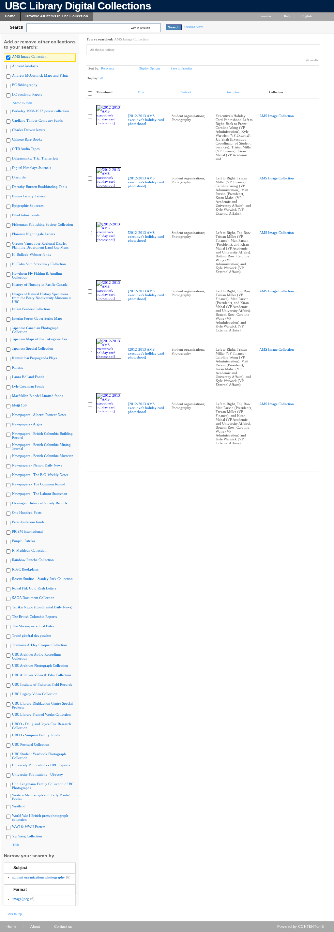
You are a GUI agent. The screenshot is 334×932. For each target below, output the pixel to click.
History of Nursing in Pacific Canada (40, 284)
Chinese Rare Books (27, 139)
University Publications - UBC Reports (41, 765)
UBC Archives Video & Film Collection (41, 675)
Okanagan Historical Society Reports (39, 503)
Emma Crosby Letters (28, 196)
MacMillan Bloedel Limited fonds (37, 396)
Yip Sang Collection (27, 836)
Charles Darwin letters (28, 130)
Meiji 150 (19, 405)
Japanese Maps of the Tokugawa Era (39, 339)
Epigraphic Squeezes (27, 205)
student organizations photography (38, 877)
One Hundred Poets (26, 512)
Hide (16, 845)
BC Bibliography (25, 85)
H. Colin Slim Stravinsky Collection (39, 264)
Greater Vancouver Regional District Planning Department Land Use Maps (40, 245)
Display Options (149, 68)
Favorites (265, 16)
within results (140, 28)
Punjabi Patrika (23, 541)
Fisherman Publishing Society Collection (42, 224)
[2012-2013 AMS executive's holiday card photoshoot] (146, 120)
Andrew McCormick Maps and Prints (40, 75)
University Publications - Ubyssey (37, 774)
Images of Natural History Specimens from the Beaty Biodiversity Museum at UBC (41, 298)
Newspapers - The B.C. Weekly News (40, 475)
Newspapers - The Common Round (38, 484)
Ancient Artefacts (25, 66)
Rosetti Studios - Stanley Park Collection (42, 579)
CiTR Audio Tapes (25, 149)
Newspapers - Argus (27, 424)
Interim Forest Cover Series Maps (37, 318)
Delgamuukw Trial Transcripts (35, 158)
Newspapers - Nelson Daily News (37, 465)
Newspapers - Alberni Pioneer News (39, 415)
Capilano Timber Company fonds (37, 120)
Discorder (19, 177)
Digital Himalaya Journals (31, 168)
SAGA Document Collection (33, 598)
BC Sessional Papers (27, 94)
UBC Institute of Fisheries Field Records (42, 684)
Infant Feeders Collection (31, 309)
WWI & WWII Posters (28, 827)
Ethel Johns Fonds (25, 215)
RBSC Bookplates (25, 569)
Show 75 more (22, 103)
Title (141, 92)
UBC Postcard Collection (30, 744)
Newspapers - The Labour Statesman (39, 494)
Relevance (107, 68)
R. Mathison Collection (29, 550)
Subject (20, 867)
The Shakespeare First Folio (33, 626)
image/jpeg (20, 899)
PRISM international (27, 531)
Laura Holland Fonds (28, 377)
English (307, 16)
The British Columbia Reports (34, 617)
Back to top (14, 914)
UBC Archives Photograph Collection (40, 665)
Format (20, 889)
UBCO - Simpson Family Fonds (36, 735)
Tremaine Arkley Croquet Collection (39, 645)
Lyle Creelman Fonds (28, 386)
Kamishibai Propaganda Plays (34, 358)
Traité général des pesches (31, 635)
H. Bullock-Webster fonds (31, 254)
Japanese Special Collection (32, 348)
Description (232, 92)
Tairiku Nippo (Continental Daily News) (42, 607)
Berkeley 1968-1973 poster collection (40, 111)
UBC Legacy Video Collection (34, 694)
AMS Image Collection (29, 56)
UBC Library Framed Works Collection (41, 714)
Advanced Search (193, 27)
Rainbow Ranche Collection (33, 560)
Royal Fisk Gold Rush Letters (34, 588)
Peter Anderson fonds (28, 522)
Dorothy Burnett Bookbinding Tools (39, 187)
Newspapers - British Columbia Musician (42, 456)
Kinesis (17, 367)
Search (16, 27)
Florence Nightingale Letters (33, 234)
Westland (18, 806)
